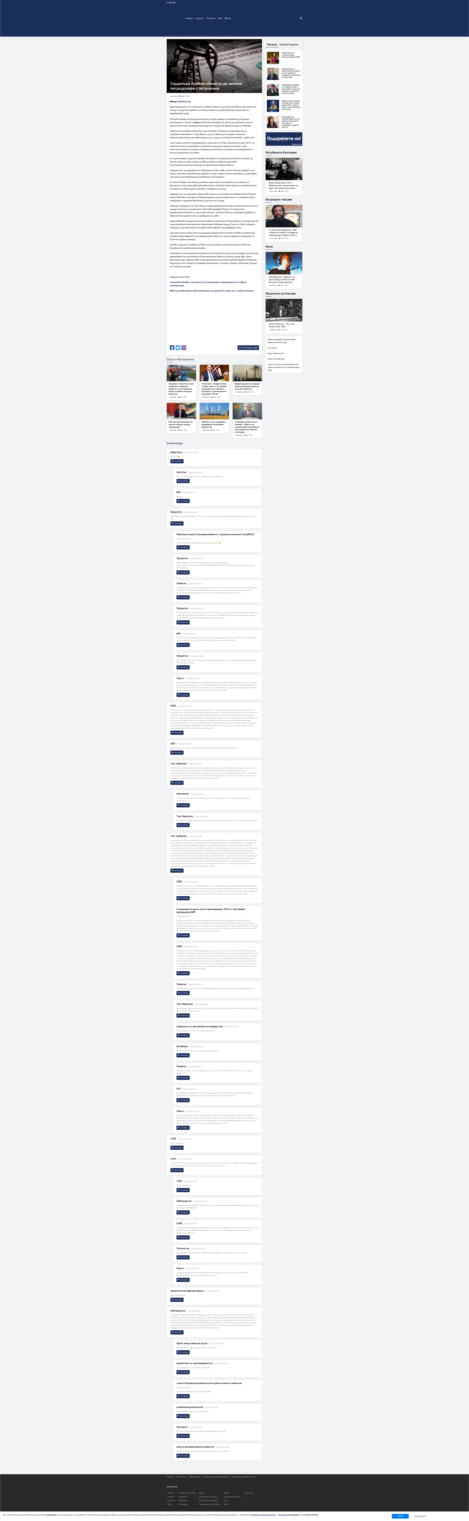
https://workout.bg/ (276, 359)
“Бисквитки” (51, 1515)
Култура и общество (187, 1493)
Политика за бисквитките (244, 1477)
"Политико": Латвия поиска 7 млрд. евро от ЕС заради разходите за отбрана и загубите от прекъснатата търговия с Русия (214, 388)
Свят (220, 18)
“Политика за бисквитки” (289, 1515)
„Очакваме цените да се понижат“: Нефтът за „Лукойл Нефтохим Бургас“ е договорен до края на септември (247, 427)
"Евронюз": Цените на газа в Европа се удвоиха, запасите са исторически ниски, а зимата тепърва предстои (181, 388)
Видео (201, 1493)
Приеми (400, 1516)
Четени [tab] (272, 44)
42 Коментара (249, 347)
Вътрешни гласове (279, 199)
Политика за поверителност (216, 1477)
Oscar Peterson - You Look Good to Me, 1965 (282, 325)
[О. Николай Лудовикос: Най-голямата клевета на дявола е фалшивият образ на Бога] (284, 216)
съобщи (196, 122)
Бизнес (226, 1504)
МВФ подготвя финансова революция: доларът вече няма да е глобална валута (212, 290)
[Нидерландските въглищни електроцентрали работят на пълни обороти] (247, 373)
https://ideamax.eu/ (275, 353)
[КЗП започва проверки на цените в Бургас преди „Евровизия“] (181, 411)
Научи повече (420, 1516)
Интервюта (183, 1500)
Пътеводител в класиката (209, 1504)
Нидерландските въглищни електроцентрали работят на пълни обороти (247, 386)
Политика (210, 18)
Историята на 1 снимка (208, 1497)
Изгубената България (281, 152)
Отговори (178, 461)
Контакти (181, 1477)
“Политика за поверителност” (263, 1515)
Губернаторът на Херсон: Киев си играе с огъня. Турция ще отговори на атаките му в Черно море (291, 73)
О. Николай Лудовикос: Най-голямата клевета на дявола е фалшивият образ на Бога (283, 232)
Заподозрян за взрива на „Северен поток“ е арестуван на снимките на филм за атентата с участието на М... (291, 89)
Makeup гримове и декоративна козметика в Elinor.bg (281, 341)
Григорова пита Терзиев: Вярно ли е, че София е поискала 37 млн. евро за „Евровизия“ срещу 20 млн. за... (291, 122)
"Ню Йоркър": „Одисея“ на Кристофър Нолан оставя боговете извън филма (282, 279)
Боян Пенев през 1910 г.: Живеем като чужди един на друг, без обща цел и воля (283, 185)
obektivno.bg (184, 101)
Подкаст (200, 18)
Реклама (170, 1477)
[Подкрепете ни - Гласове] (284, 139)
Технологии (248, 1493)
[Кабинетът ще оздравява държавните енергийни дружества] (214, 411)
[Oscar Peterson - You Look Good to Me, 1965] (284, 310)
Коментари (183, 1504)
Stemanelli (272, 348)
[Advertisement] (266, 18)
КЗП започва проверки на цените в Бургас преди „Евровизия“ (181, 424)
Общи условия (195, 1477)
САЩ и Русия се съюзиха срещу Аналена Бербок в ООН (291, 55)
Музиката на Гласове (281, 293)
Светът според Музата (208, 1500)
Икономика (183, 1497)
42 (188, 96)
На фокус (189, 18)
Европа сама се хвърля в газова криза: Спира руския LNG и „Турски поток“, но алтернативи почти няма (291, 105)
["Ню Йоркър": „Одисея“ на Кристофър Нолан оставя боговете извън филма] (284, 263)
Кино (269, 246)
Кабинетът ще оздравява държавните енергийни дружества (214, 424)
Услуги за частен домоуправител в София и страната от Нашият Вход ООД (283, 367)
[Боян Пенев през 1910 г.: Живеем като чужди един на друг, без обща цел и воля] (284, 169)
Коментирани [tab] (289, 44)
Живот (227, 1493)
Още (228, 18)
